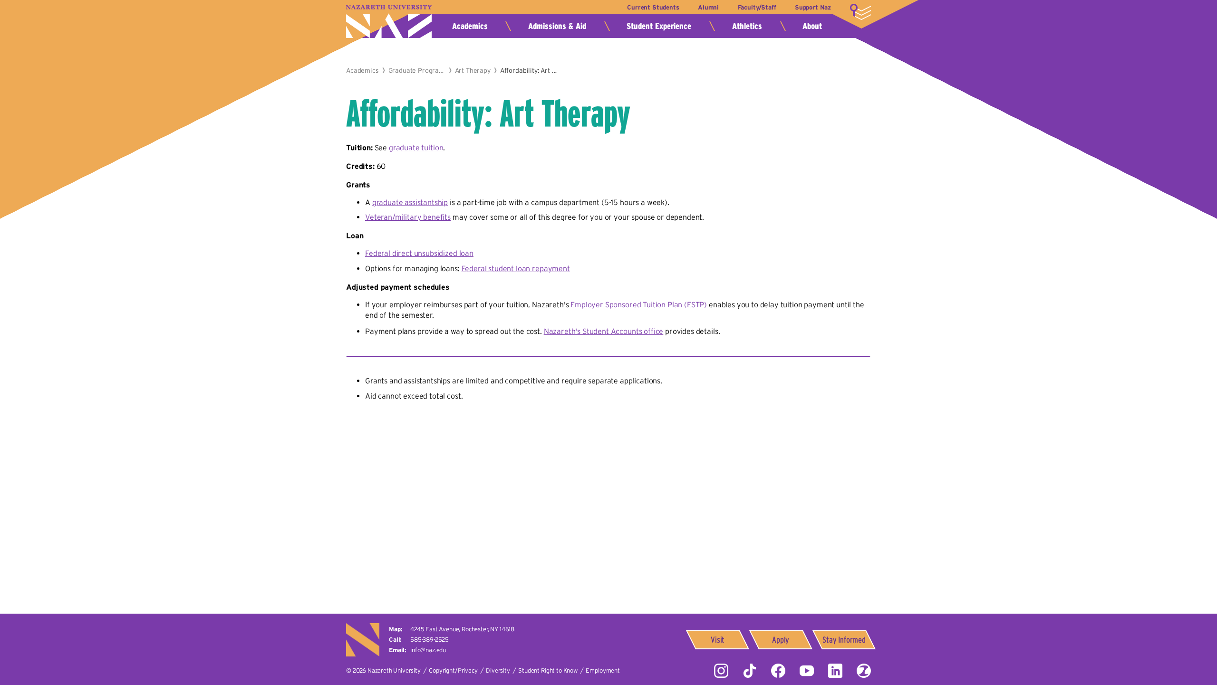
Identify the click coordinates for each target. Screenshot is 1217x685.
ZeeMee (864, 671)
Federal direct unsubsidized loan (419, 253)
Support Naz (813, 7)
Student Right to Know (548, 670)
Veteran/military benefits (408, 217)
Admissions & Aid (557, 26)
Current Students (653, 7)
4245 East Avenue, (462, 629)
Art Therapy (473, 70)
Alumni (708, 7)
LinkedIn (835, 671)
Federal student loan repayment (516, 268)
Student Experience (659, 26)
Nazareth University (389, 21)
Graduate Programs (416, 70)
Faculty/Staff (757, 7)
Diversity (498, 670)
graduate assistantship (410, 202)
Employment (602, 670)
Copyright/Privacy (453, 670)
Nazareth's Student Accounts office (604, 331)
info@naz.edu (428, 650)
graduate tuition (416, 147)
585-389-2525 (429, 639)
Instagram (721, 671)
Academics (470, 26)
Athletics (747, 26)
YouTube (807, 671)
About (812, 26)
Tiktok (750, 671)
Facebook (778, 671)
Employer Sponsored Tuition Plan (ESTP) (638, 304)
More (860, 12)
